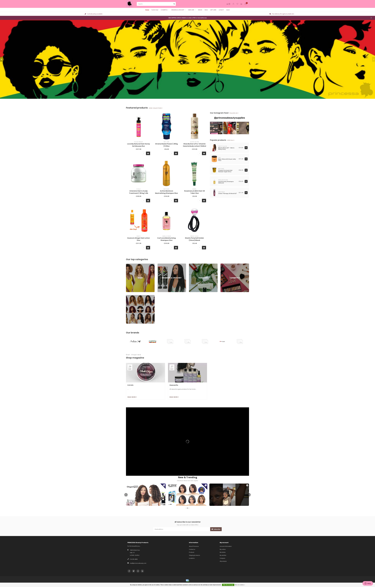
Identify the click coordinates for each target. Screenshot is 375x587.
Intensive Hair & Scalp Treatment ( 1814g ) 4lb (138, 192)
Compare (222, 558)
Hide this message (228, 585)
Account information (226, 546)
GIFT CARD (213, 10)
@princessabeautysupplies (229, 117)
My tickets (223, 552)
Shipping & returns (194, 555)
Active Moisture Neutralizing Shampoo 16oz (166, 192)
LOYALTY (221, 10)
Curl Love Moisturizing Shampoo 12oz (166, 239)
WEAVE (200, 10)
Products (191, 552)
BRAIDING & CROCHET (177, 10)
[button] (1, 59)
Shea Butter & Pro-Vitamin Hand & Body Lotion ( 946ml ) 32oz (194, 146)
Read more (132, 397)
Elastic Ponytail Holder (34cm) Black (194, 239)
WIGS (206, 10)
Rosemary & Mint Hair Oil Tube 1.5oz (194, 192)
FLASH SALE (155, 10)
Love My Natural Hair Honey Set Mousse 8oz (138, 145)
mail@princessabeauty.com (138, 563)
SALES (228, 10)
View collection (155, 108)
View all (230, 140)
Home (147, 10)
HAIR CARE (191, 10)
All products (223, 561)
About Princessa (194, 546)
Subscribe (216, 529)
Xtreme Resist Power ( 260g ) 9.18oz (166, 145)
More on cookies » (240, 585)
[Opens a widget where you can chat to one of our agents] (367, 583)
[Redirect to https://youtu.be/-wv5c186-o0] (187, 441)
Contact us (192, 549)
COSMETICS (164, 10)
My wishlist (223, 555)
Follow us (233, 113)
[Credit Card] (187, 580)
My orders (223, 549)
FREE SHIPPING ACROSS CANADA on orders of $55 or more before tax (187, 18)
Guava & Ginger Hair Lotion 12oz (138, 239)
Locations (192, 558)
